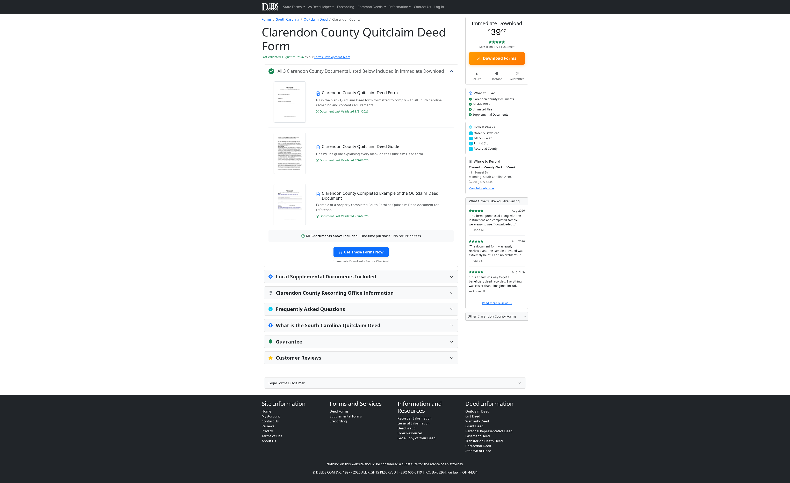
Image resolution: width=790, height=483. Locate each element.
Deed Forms (339, 411)
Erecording (345, 7)
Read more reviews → (497, 303)
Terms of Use (272, 436)
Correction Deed (478, 446)
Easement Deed (477, 436)
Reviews (268, 426)
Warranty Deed (477, 421)
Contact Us (422, 7)
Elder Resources (410, 433)
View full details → (481, 188)
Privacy (267, 431)
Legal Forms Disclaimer (286, 383)
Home (266, 411)
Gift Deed (472, 416)
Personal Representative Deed (488, 431)
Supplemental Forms (346, 416)
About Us (269, 441)
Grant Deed (474, 426)
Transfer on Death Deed (484, 441)
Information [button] (398, 7)
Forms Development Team (332, 57)
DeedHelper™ (323, 7)
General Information (413, 423)
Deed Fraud (406, 428)
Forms (267, 19)
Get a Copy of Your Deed (416, 438)
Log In (439, 7)
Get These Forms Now (363, 252)
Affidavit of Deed (478, 451)
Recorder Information (414, 418)
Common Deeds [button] (370, 7)
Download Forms (499, 58)
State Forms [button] (293, 7)
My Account (271, 416)
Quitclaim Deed (316, 19)
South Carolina (287, 19)
